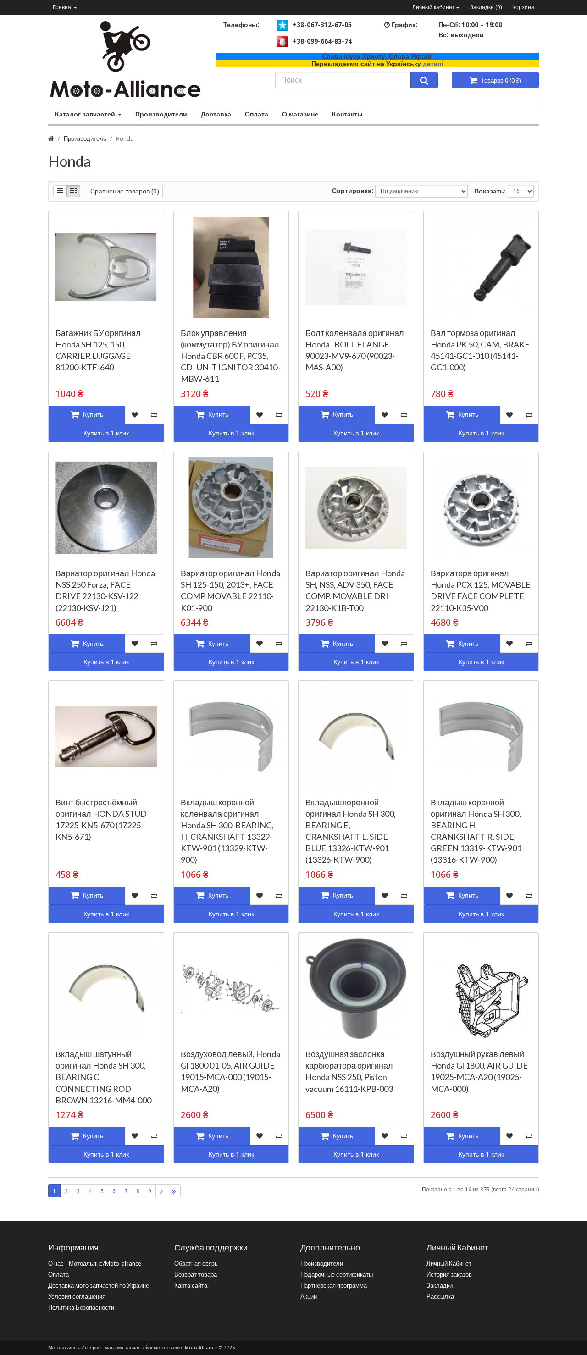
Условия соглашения (76, 1296)
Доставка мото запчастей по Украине (98, 1285)
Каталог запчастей (86, 114)
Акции (308, 1296)
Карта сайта (190, 1285)
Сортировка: (352, 190)
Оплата (256, 114)
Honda (124, 138)
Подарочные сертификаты (336, 1274)
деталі (433, 63)
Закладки (439, 1285)
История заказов (449, 1274)
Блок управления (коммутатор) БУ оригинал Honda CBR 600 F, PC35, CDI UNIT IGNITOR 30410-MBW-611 (230, 356)
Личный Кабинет (448, 1263)
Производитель (85, 138)
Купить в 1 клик (106, 433)
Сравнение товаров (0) (124, 191)
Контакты (347, 114)
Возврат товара (195, 1274)
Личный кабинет (433, 7)
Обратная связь (196, 1263)
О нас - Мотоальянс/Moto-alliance (94, 1263)
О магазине (300, 114)
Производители (161, 114)
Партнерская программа (333, 1285)
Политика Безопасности (81, 1307)
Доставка (216, 114)
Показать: (490, 191)
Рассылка (440, 1296)
